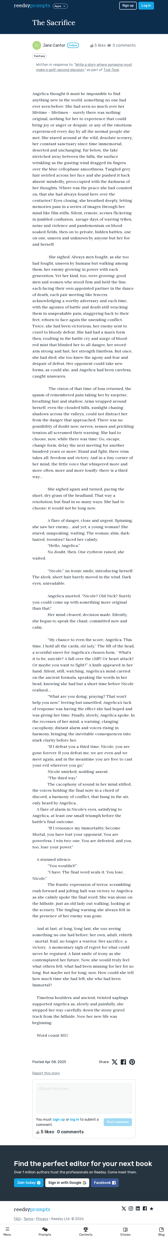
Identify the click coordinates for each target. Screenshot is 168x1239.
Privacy (42, 1219)
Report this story (46, 1073)
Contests (86, 1235)
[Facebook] (144, 1209)
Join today (26, 1183)
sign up (58, 1119)
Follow (73, 45)
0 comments (124, 45)
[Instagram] (130, 1209)
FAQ (17, 1219)
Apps (57, 6)
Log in (146, 5)
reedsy (32, 5)
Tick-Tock (111, 70)
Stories (125, 1235)
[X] (123, 1209)
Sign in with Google (64, 1183)
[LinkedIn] (137, 1209)
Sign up (128, 5)
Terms (28, 1219)
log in (74, 1119)
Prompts (45, 1235)
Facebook (102, 1183)
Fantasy (39, 56)
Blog (161, 1235)
